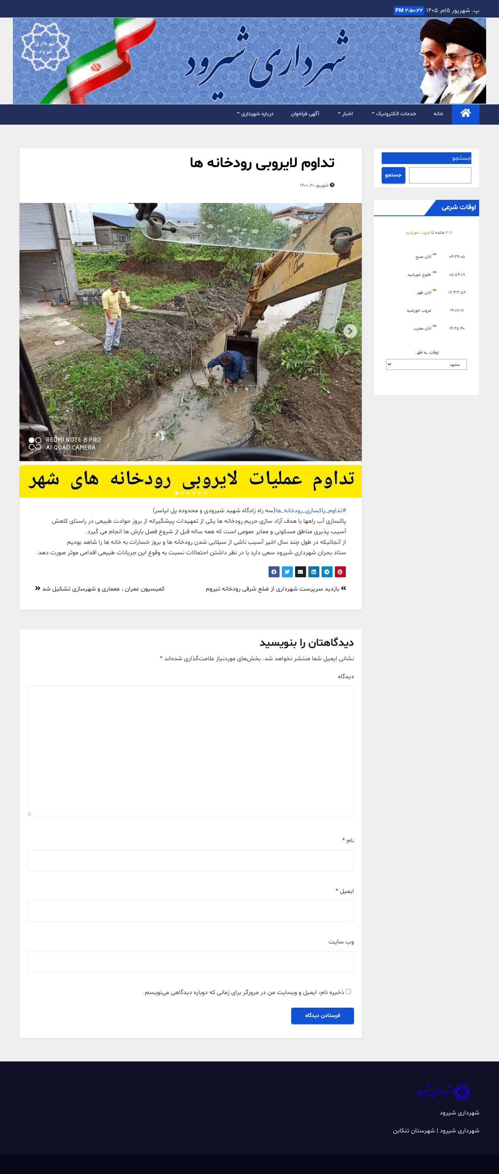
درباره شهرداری (257, 114)
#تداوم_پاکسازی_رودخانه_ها (311, 510)
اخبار (347, 114)
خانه (438, 114)
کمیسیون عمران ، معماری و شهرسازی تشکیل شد (103, 589)
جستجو (461, 158)
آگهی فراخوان (305, 114)
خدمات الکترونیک (395, 114)
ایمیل (345, 891)
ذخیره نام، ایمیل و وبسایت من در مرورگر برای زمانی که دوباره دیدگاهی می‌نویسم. (243, 992)
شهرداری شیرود (460, 1113)
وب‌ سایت (341, 942)
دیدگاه (346, 676)
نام (348, 840)
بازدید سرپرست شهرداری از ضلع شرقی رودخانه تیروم (273, 589)
